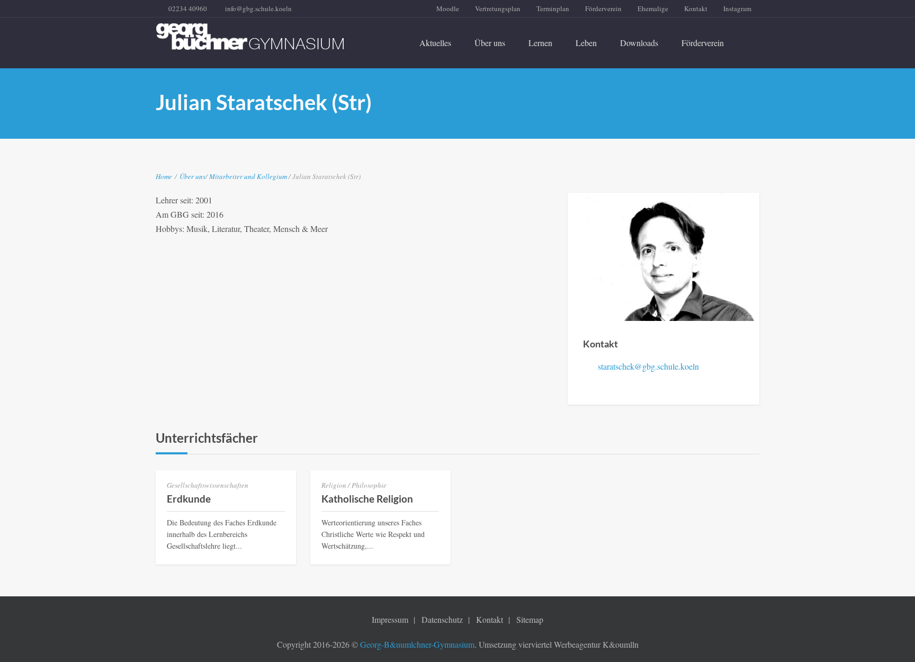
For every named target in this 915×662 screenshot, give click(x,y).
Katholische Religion (367, 499)
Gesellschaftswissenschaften (207, 485)
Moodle (447, 8)
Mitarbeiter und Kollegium (249, 176)
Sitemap (529, 619)
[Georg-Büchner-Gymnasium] (250, 36)
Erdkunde (189, 499)
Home (164, 176)
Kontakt (695, 8)
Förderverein (603, 8)
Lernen (540, 42)
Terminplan (552, 8)
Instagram (737, 8)
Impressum (390, 619)
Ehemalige (653, 8)
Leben (586, 42)
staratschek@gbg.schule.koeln (648, 366)
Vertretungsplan (498, 8)
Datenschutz (442, 619)
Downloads (639, 42)
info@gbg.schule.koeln (258, 8)
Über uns (489, 42)
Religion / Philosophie (354, 485)
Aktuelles (435, 42)
